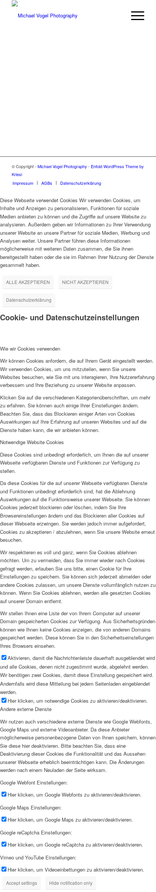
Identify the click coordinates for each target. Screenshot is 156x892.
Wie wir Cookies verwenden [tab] (30, 348)
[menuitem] (116, 15)
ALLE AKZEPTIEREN (28, 282)
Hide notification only (70, 883)
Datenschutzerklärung (28, 299)
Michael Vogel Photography (62, 166)
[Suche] (116, 15)
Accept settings (21, 883)
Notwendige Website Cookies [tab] (32, 442)
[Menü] (133, 15)
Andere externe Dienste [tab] (25, 709)
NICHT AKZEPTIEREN (85, 282)
